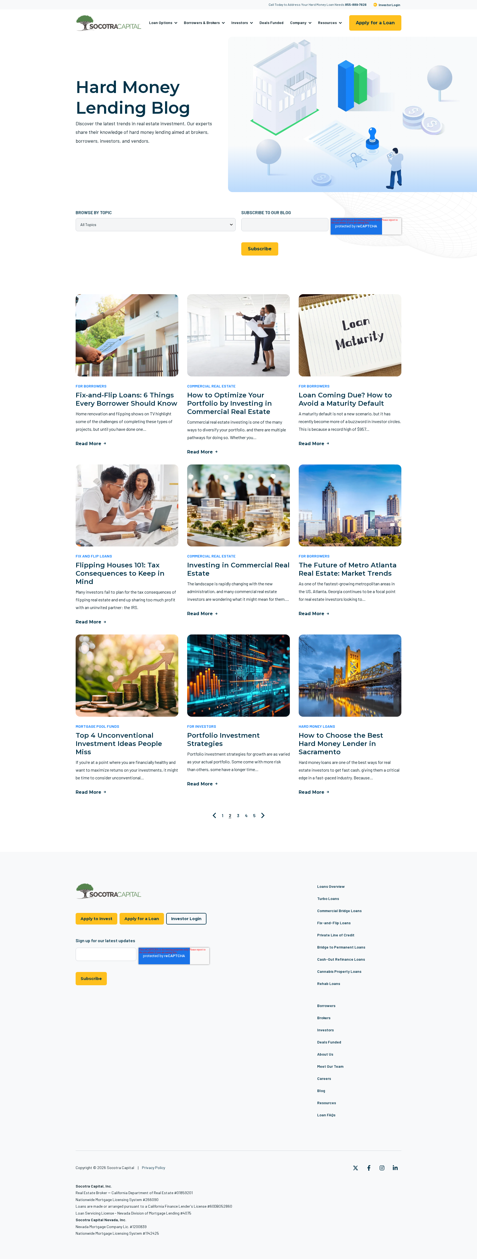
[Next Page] (263, 815)
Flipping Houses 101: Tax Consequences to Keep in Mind (120, 573)
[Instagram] (382, 1168)
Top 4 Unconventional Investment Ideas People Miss (119, 743)
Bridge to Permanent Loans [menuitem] (341, 947)
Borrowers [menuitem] (326, 1005)
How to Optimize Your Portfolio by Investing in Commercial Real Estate (229, 403)
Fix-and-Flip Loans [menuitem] (334, 922)
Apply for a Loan (375, 22)
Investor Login (389, 5)
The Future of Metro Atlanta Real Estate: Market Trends (348, 569)
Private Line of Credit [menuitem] (335, 935)
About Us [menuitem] (325, 1054)
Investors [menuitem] (325, 1029)
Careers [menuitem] (324, 1078)
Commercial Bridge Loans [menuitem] (339, 910)
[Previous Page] (214, 815)
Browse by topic (94, 212)
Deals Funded (271, 22)
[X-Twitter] (355, 1168)
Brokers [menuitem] (323, 1017)
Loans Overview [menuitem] (331, 886)
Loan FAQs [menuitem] (326, 1114)
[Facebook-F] (369, 1168)
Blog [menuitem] (321, 1090)
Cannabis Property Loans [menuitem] (339, 971)
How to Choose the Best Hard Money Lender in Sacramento (341, 743)
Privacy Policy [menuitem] (153, 1167)
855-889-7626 (356, 4)
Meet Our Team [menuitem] (330, 1066)
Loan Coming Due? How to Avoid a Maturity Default (345, 399)
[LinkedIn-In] (395, 1168)
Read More (88, 443)
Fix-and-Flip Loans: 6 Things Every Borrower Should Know (126, 399)
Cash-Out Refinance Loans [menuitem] (341, 959)
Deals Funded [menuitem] (329, 1042)
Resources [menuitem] (326, 1102)
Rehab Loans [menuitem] (328, 983)
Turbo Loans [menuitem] (328, 898)
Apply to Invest (96, 918)
